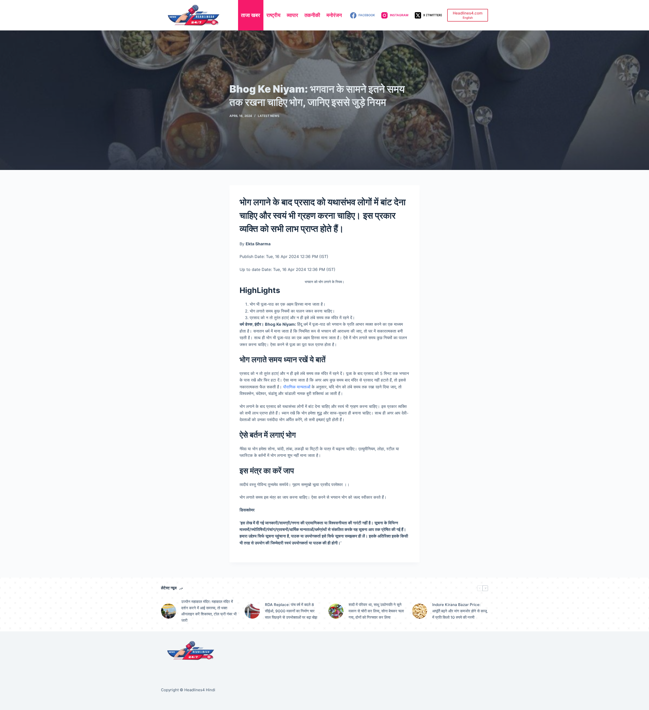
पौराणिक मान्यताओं (296, 386)
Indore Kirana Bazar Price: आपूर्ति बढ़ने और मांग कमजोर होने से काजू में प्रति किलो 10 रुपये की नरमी (459, 611)
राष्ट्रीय (273, 15)
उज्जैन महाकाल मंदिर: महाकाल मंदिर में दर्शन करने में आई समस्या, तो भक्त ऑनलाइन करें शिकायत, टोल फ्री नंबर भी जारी (209, 611)
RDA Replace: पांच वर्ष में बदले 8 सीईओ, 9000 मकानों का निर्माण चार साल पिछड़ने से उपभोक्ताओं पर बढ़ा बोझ (291, 611)
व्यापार (292, 15)
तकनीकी (312, 15)
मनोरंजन (334, 15)
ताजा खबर (250, 15)
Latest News (268, 116)
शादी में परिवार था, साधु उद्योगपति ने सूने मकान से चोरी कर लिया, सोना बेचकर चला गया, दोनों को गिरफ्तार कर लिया (376, 611)
